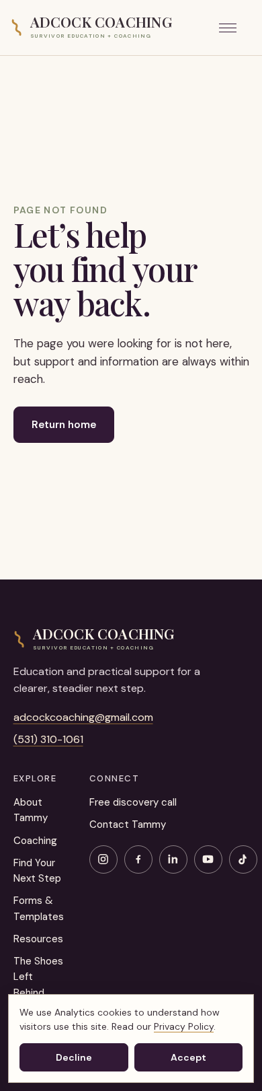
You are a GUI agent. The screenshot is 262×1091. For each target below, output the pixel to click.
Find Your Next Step (37, 870)
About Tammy (30, 810)
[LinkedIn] (173, 859)
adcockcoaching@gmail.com (83, 717)
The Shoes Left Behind (38, 976)
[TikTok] (243, 859)
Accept (188, 1057)
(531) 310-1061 (48, 739)
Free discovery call (133, 802)
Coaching (35, 840)
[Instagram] (103, 859)
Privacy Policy (184, 1026)
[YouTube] (208, 859)
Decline (74, 1057)
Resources (38, 939)
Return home (64, 424)
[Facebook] (138, 859)
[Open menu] (235, 27)
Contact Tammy (127, 824)
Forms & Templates (38, 908)
